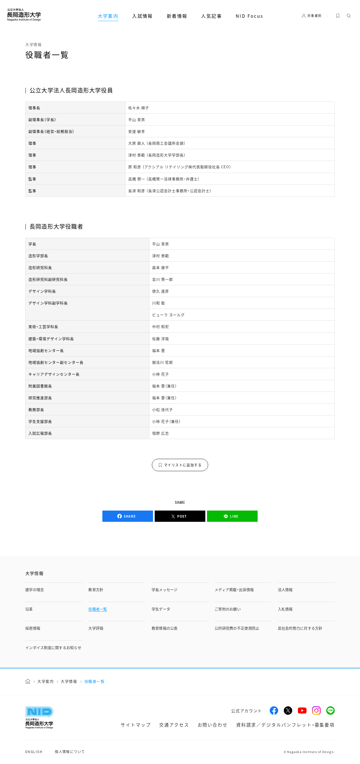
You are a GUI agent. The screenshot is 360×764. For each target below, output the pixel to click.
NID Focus (249, 15)
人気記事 (211, 15)
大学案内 (108, 15)
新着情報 (177, 15)
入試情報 (142, 15)
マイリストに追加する (183, 464)
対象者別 (314, 15)
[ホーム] (27, 681)
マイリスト (338, 16)
